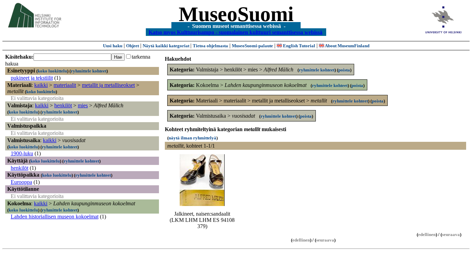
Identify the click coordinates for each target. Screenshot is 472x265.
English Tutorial (298, 45)
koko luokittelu (52, 70)
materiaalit (65, 85)
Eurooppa (21, 182)
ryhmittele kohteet (88, 70)
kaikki (41, 85)
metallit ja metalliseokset (108, 85)
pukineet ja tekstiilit (32, 78)
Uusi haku (112, 45)
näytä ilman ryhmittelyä (192, 137)
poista (344, 69)
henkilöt (63, 105)
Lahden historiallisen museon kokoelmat (54, 216)
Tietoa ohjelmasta (210, 45)
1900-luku (22, 153)
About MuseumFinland (346, 45)
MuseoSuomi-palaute (252, 45)
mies (83, 105)
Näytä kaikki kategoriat (166, 45)
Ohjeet (132, 45)
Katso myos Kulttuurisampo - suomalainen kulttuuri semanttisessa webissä (235, 32)
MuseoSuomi (236, 14)
